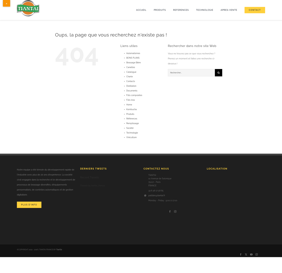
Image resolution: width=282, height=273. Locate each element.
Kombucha (131, 109)
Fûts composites (134, 95)
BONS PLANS (133, 58)
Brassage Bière (133, 62)
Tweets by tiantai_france (92, 185)
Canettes (130, 67)
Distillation (131, 86)
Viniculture (131, 137)
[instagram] (175, 211)
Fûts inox (130, 100)
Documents (131, 90)
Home (129, 104)
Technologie (132, 133)
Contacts (130, 81)
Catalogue (131, 72)
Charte (129, 76)
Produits (130, 114)
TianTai (59, 250)
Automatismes (133, 53)
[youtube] (251, 254)
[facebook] (170, 211)
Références (131, 118)
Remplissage (132, 123)
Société (130, 128)
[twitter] (246, 254)
